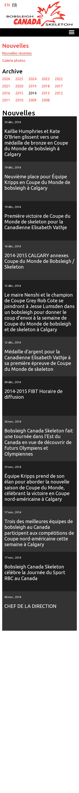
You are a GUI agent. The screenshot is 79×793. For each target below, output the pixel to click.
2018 (46, 86)
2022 (59, 79)
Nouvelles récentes (17, 53)
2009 (32, 100)
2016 (6, 93)
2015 (19, 93)
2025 (19, 79)
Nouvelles (15, 45)
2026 (6, 79)
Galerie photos (13, 60)
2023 (46, 79)
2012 (59, 93)
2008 (46, 100)
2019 (32, 86)
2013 (46, 93)
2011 (6, 100)
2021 (6, 86)
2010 (19, 100)
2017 (59, 86)
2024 (32, 79)
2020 (19, 86)
